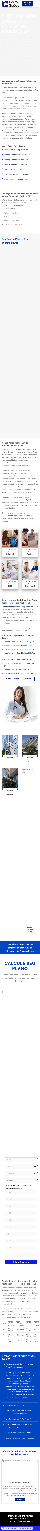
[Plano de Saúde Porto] (11, 3)
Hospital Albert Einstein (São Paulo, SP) (19, 642)
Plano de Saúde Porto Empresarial (17, 154)
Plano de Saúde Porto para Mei (15, 164)
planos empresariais (15, 516)
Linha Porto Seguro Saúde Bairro (20, 1482)
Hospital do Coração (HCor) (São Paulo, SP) (20, 673)
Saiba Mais (20, 1499)
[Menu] (36, 3)
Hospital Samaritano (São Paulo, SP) (18, 659)
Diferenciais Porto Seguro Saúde (16, 179)
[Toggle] (4, 1364)
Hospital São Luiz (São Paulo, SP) (16, 670)
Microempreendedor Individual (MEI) (17, 500)
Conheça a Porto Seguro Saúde (16, 150)
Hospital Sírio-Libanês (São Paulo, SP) (18, 645)
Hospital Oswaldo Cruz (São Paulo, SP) (19, 649)
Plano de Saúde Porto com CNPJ (16, 159)
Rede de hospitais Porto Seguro (16, 174)
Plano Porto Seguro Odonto (14, 169)
